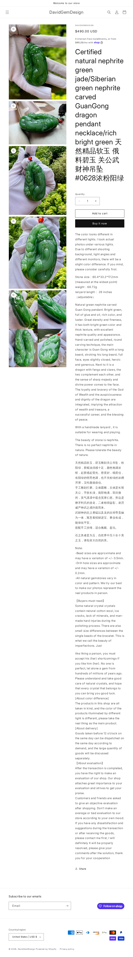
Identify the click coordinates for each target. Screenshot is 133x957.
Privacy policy (67, 949)
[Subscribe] (67, 906)
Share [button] (82, 868)
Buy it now (99, 223)
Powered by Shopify (46, 949)
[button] (7, 12)
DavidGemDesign (26, 949)
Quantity (80, 194)
